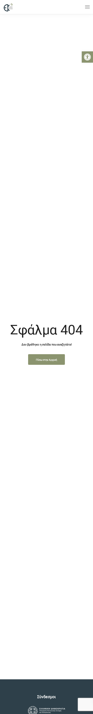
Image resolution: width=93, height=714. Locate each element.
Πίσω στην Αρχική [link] (46, 359)
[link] (87, 57)
